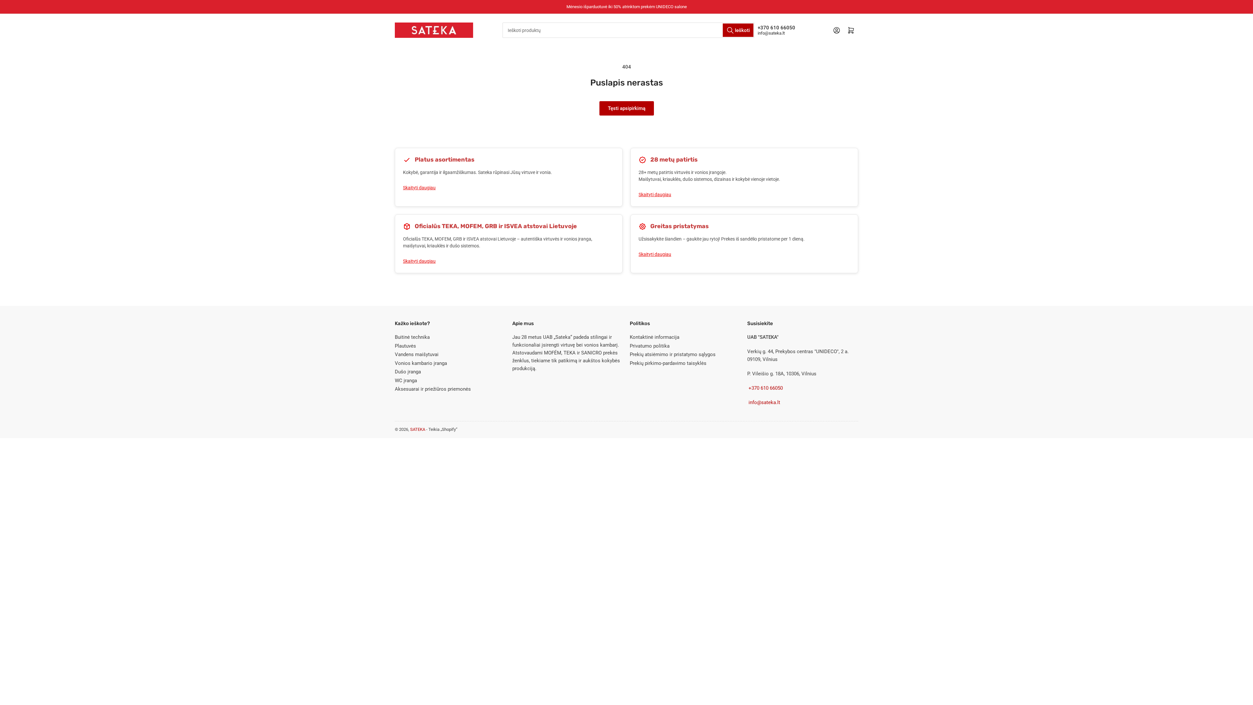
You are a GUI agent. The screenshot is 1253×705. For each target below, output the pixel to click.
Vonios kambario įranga (421, 363)
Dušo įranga (408, 372)
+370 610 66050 (776, 28)
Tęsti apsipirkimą (626, 108)
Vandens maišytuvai (417, 354)
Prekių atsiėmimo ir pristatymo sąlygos (673, 354)
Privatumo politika (650, 346)
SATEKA (418, 429)
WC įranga (406, 381)
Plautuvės (405, 346)
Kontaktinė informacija (654, 337)
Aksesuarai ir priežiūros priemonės (433, 389)
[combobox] (628, 30)
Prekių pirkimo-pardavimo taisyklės (668, 363)
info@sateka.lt (771, 33)
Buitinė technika (412, 337)
